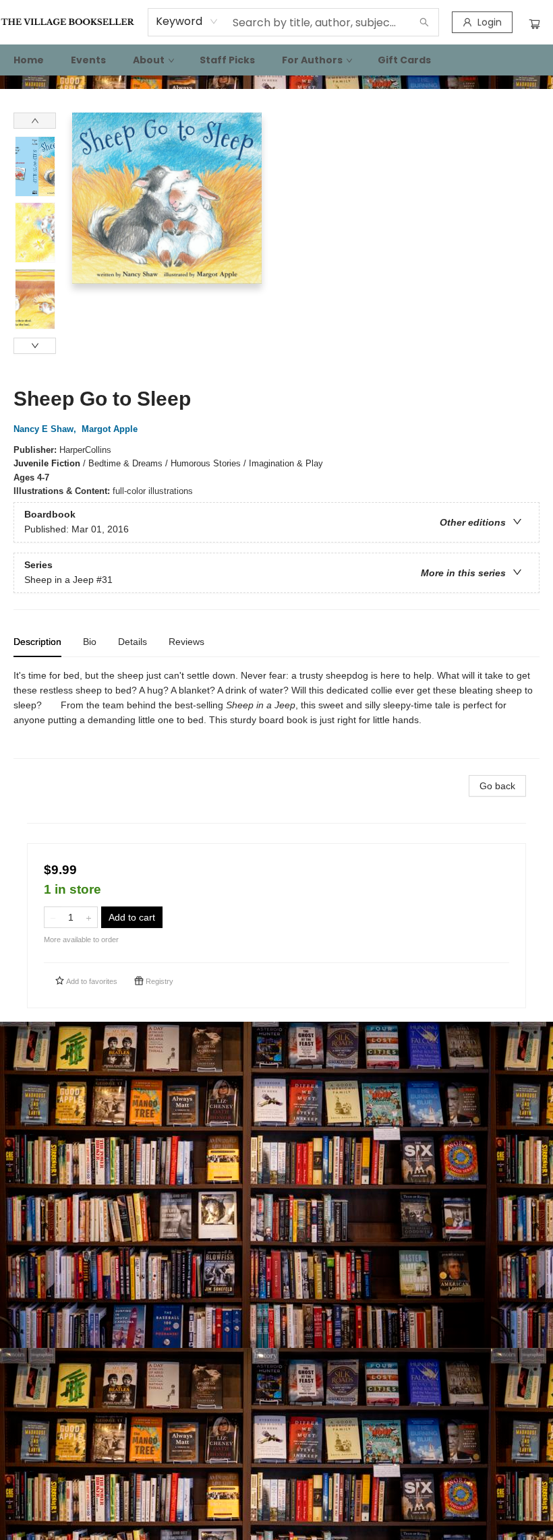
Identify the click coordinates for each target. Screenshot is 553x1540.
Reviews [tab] (186, 641)
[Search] (424, 22)
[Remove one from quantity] (53, 917)
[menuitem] (28, 59)
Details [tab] (132, 641)
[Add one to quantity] (88, 917)
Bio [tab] (89, 641)
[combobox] (187, 21)
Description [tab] (37, 641)
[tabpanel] (276, 713)
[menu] (276, 59)
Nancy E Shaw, (46, 429)
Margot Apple (110, 429)
